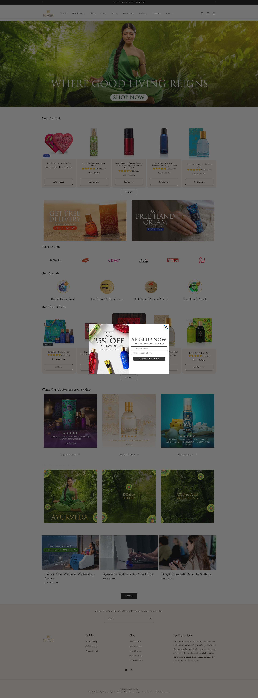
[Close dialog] (166, 327)
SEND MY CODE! (149, 358)
